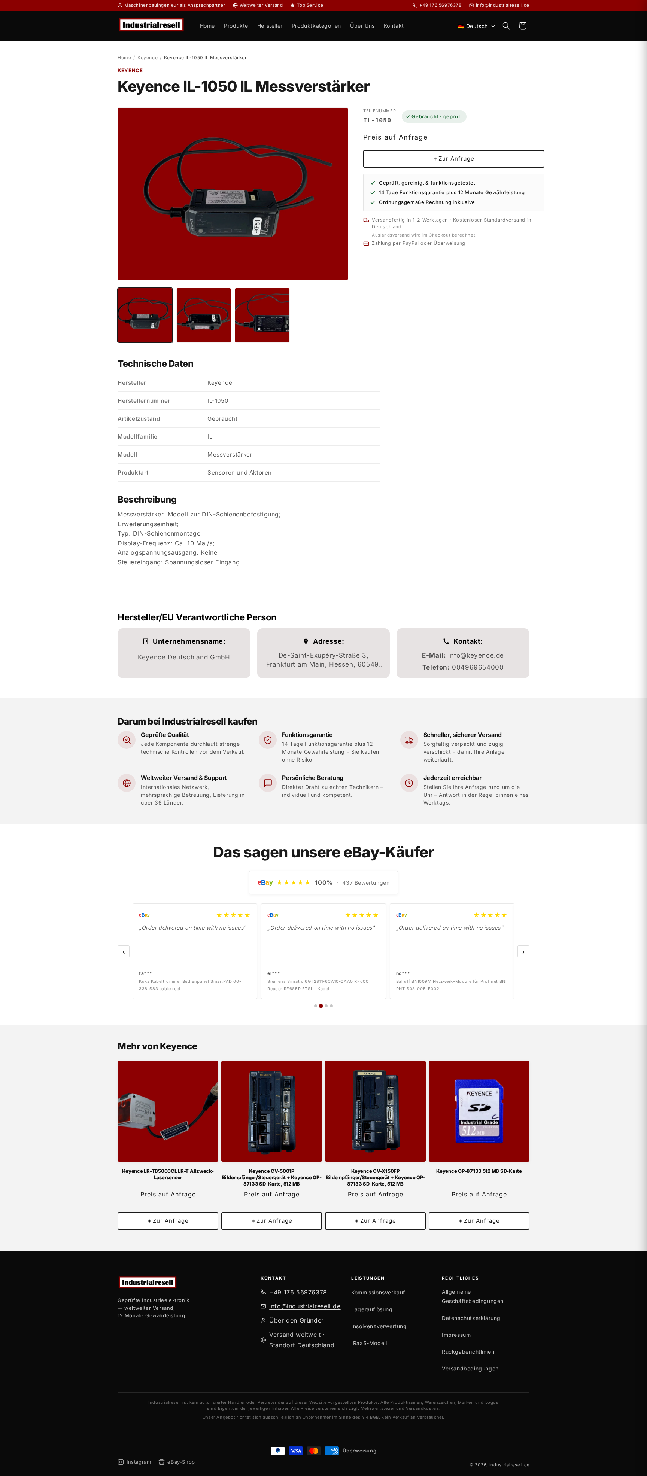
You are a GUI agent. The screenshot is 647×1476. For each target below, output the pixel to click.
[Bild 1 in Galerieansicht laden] (145, 315)
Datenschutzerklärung (471, 1318)
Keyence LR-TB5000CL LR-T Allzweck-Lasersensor (167, 1174)
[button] (506, 26)
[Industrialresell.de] (188, 1283)
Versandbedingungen (470, 1369)
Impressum (456, 1335)
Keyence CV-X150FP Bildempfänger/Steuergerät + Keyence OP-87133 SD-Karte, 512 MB (375, 1177)
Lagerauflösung (371, 1309)
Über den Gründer (296, 1320)
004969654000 (478, 667)
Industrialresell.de (509, 1464)
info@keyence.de (476, 655)
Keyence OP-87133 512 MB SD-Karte (479, 1171)
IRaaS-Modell (369, 1343)
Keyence (147, 57)
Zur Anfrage (453, 158)
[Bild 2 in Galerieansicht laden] (203, 315)
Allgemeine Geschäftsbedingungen (473, 1296)
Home (124, 57)
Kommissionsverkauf (378, 1292)
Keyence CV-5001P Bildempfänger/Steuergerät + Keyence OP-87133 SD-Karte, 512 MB (272, 1177)
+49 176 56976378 (298, 1292)
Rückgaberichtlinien (468, 1352)
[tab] (315, 1005)
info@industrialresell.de (304, 1306)
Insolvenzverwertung (379, 1326)
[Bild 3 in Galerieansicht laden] (262, 315)
